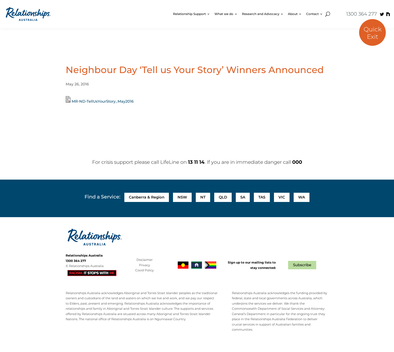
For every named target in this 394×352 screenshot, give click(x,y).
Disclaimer (144, 260)
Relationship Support (189, 14)
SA (242, 197)
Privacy (144, 265)
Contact (312, 14)
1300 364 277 (361, 14)
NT (203, 197)
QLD (223, 197)
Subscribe (302, 265)
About (293, 14)
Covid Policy (144, 270)
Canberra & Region (146, 197)
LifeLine (169, 162)
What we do (223, 14)
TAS (261, 197)
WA (301, 197)
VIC (281, 197)
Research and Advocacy (260, 14)
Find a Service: (102, 197)
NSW (182, 197)
